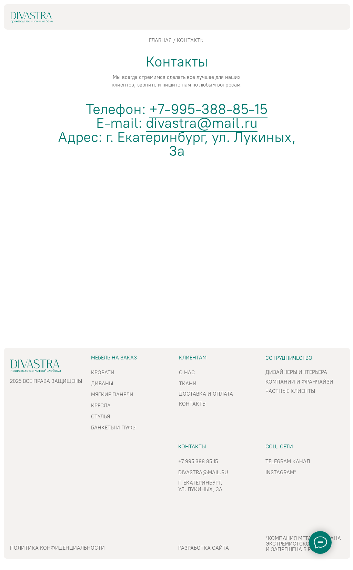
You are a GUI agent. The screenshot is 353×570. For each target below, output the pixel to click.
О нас (187, 372)
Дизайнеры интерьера (296, 372)
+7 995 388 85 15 (198, 461)
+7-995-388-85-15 (208, 109)
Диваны (102, 383)
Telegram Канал (287, 461)
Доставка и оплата (206, 394)
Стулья (100, 417)
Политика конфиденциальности (57, 548)
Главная (160, 40)
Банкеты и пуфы (114, 428)
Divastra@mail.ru (203, 472)
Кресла (101, 406)
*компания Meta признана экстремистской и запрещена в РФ (303, 543)
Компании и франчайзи (299, 382)
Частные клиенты (290, 391)
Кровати (102, 372)
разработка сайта (203, 548)
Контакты (192, 404)
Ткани (187, 383)
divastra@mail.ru (202, 122)
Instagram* (280, 472)
